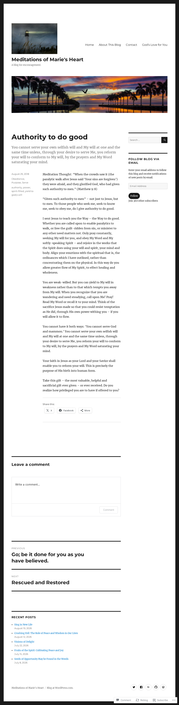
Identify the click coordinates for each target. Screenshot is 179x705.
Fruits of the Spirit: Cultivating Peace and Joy (38, 650)
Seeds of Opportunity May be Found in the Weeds (41, 658)
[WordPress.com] (163, 687)
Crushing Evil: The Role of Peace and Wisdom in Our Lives (46, 633)
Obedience (18, 178)
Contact (131, 44)
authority (17, 187)
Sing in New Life (23, 624)
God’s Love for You (154, 44)
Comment (108, 509)
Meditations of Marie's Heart (47, 59)
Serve (25, 182)
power (26, 187)
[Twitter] (134, 687)
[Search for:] (144, 140)
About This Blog (110, 44)
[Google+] (148, 687)
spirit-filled (18, 191)
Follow (134, 195)
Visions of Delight (24, 641)
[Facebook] (141, 687)
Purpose (16, 182)
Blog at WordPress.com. (60, 687)
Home (89, 44)
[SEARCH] (164, 140)
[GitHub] (156, 687)
